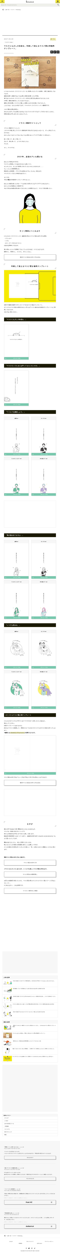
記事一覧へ (53, 39)
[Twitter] (55, 52)
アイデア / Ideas (9, 42)
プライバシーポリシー (49, 1241)
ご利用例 (6, 1126)
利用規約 (20, 1243)
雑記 (5, 1134)
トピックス (7, 1129)
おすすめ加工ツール (9, 1123)
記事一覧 (7, 9)
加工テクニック (8, 1131)
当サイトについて (30, 1241)
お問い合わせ (39, 1243)
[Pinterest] (58, 52)
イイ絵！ (6, 1120)
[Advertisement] (30, 23)
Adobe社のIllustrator (17, 732)
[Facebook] (51, 52)
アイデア (12, 9)
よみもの (11, 1241)
